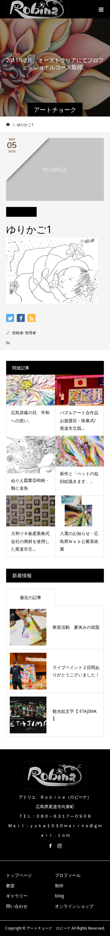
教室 (10, 885)
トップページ (19, 875)
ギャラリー (17, 896)
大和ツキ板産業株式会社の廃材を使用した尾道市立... (30, 541)
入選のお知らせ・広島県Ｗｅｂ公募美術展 (79, 541)
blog (59, 896)
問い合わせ (17, 906)
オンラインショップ (74, 906)
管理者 (30, 332)
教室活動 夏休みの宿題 (76, 627)
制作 (59, 885)
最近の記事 (30, 597)
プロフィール (68, 875)
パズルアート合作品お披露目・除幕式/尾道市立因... (79, 420)
